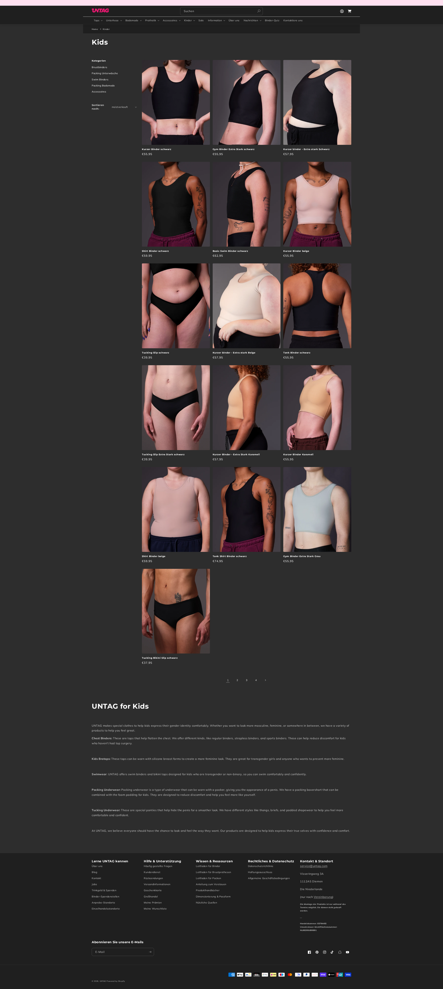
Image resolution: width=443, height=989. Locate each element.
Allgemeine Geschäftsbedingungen (269, 878)
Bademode (131, 20)
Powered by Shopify (116, 981)
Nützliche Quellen (206, 902)
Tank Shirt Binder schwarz (230, 556)
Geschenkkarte (153, 890)
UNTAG (103, 981)
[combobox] (221, 11)
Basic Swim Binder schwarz (230, 251)
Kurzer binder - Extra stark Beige (234, 352)
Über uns (97, 866)
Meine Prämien (153, 902)
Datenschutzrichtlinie (260, 866)
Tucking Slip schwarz (155, 352)
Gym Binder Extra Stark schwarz (234, 149)
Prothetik (150, 20)
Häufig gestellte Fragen (158, 866)
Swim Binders (100, 79)
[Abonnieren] (150, 952)
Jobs (94, 884)
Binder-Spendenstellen (105, 896)
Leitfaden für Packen (208, 878)
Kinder (188, 20)
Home (95, 29)
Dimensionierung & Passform (213, 896)
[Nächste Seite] (265, 680)
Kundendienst (152, 872)
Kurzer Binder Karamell (298, 454)
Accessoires (170, 20)
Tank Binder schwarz (296, 352)
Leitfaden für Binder (208, 866)
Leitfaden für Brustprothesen (213, 872)
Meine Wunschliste (155, 908)
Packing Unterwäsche (105, 73)
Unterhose (112, 20)
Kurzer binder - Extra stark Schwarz (306, 149)
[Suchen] (259, 11)
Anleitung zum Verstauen (211, 884)
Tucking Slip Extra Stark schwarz (163, 454)
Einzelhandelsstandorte (106, 908)
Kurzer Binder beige (296, 251)
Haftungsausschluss (260, 872)
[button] (98, 20)
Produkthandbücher (207, 890)
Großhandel (151, 896)
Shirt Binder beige (153, 556)
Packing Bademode (103, 85)
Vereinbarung (323, 897)
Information (215, 20)
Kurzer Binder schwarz (156, 149)
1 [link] (228, 680)
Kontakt (96, 878)
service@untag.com (313, 866)
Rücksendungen (153, 878)
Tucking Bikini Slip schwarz (160, 657)
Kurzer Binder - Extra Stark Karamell (236, 454)
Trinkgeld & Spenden (104, 890)
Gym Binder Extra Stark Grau (301, 556)
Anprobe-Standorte (103, 902)
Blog (94, 872)
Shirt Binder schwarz (155, 251)
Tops (96, 20)
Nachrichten (251, 20)
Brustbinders (99, 67)
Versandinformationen (157, 884)
